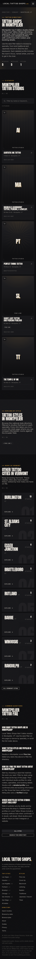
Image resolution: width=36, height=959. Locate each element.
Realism (21, 890)
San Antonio (7, 897)
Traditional (22, 893)
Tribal (21, 900)
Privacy (4, 927)
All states (5, 903)
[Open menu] (33, 4)
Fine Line (22, 877)
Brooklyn (6, 890)
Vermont (15, 12)
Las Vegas (7, 877)
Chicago (6, 893)
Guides (4, 924)
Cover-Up (22, 880)
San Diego (7, 900)
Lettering (22, 887)
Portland (6, 887)
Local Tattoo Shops (17, 859)
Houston (6, 880)
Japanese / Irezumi (25, 897)
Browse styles (6, 917)
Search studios (7, 911)
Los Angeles (7, 883)
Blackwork (22, 883)
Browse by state (7, 914)
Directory (6, 12)
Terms (4, 931)
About (4, 921)
